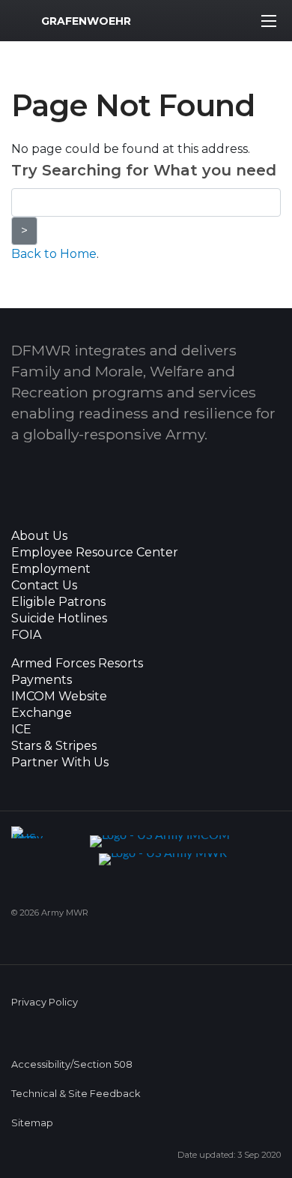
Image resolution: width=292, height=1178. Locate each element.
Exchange (41, 713)
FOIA (26, 635)
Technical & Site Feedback (75, 1093)
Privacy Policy (44, 1002)
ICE (21, 730)
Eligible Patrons (58, 602)
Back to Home (54, 254)
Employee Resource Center (94, 553)
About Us (39, 536)
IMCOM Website (59, 697)
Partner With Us (60, 763)
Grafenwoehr (86, 21)
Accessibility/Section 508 (72, 1064)
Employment (51, 569)
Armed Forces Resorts (77, 664)
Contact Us (44, 586)
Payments (41, 680)
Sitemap (32, 1123)
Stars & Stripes (54, 746)
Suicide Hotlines (59, 619)
